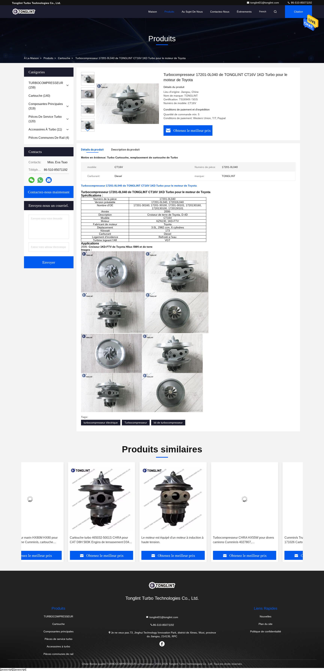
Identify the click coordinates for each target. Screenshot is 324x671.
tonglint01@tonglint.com (265, 2)
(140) (39, 95)
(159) (45, 85)
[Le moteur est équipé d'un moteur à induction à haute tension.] (126, 499)
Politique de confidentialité (265, 631)
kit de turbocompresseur (168, 422)
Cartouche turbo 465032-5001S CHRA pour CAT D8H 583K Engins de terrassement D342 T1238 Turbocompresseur (53, 540)
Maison (152, 11)
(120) (45, 119)
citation (298, 11)
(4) (48, 137)
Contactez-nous (219, 11)
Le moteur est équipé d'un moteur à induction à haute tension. (126, 540)
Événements (244, 11)
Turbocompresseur (135, 422)
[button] (88, 130)
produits (48, 58)
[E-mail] (48, 180)
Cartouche (64, 58)
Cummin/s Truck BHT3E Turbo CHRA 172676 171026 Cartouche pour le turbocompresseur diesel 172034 (268, 540)
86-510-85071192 (301, 2)
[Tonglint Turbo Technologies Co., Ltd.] (24, 11)
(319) (45, 106)
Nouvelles (265, 616)
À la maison (31, 58)
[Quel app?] (40, 180)
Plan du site (265, 623)
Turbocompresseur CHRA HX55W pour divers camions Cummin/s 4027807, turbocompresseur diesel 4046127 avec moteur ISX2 (197, 540)
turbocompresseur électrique (101, 422)
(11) (45, 129)
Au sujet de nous (192, 11)
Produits (169, 11)
